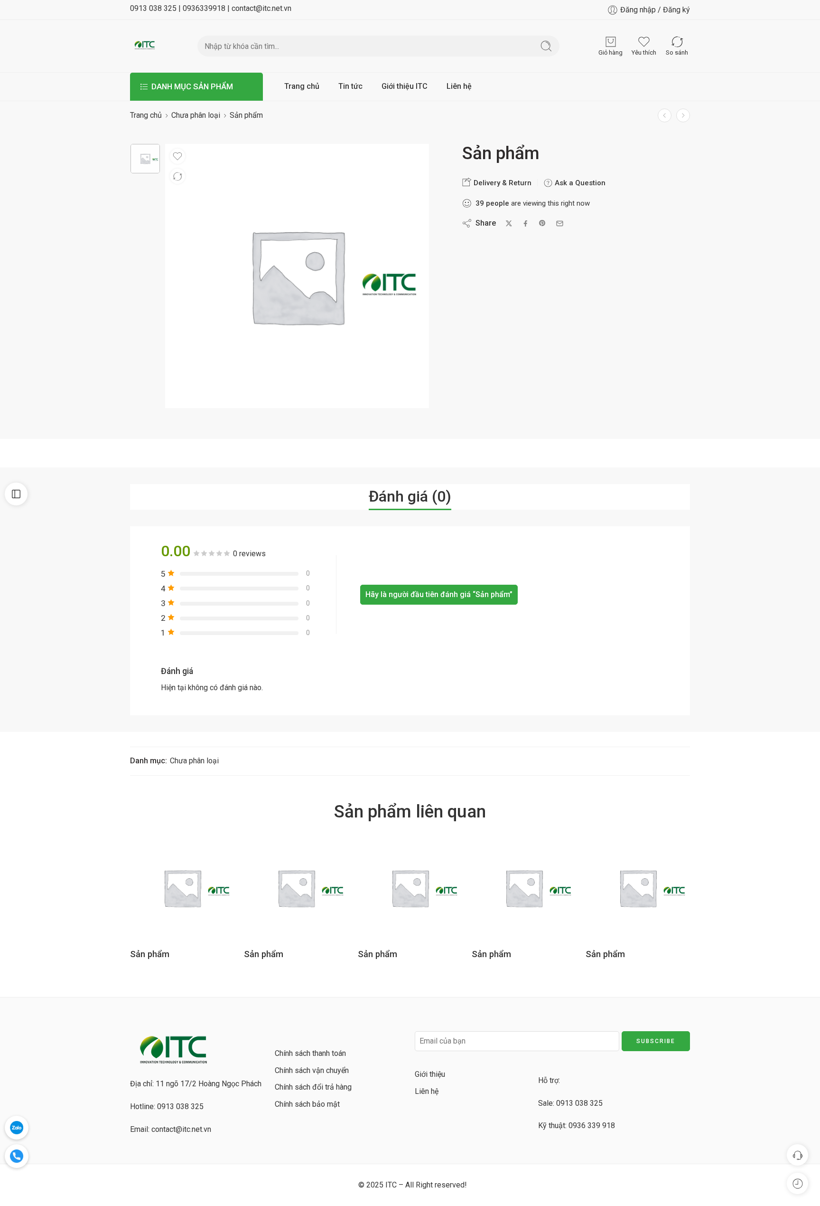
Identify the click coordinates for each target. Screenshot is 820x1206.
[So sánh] (177, 176)
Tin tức (350, 86)
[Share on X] (508, 223)
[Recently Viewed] (797, 1183)
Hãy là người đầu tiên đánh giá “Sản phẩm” (438, 594)
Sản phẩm (149, 954)
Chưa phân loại (195, 115)
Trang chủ (301, 86)
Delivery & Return (501, 183)
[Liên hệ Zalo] (16, 1128)
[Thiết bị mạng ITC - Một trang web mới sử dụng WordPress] (144, 46)
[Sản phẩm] (683, 115)
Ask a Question (579, 183)
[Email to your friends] (560, 223)
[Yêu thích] (177, 156)
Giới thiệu (430, 1074)
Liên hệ (459, 86)
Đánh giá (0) (410, 496)
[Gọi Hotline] (16, 1156)
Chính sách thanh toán (310, 1053)
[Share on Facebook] (525, 223)
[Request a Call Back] (797, 1155)
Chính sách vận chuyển (312, 1070)
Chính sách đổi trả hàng (313, 1087)
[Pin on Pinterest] (542, 223)
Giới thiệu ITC (405, 86)
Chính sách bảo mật (307, 1104)
